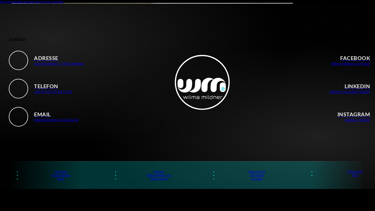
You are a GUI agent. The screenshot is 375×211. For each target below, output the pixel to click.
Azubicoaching (60, 175)
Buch (60, 178)
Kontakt (257, 178)
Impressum (257, 175)
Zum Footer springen (49, 1)
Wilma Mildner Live (158, 175)
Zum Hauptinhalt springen (17, 1)
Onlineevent (355, 171)
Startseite (60, 171)
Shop (355, 175)
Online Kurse (158, 178)
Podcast (159, 171)
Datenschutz (256, 171)
